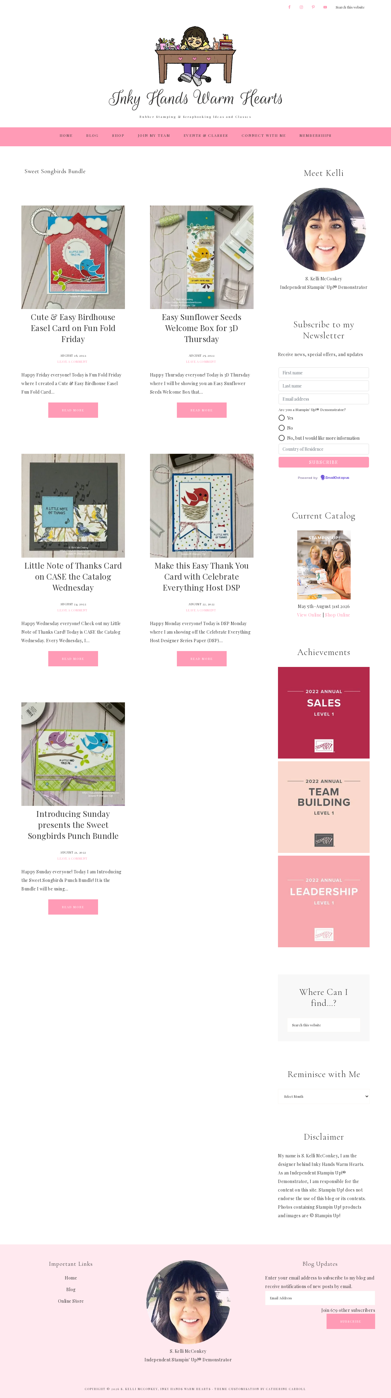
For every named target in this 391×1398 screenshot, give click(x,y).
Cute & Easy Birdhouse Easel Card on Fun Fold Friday (73, 327)
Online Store (71, 1301)
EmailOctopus (337, 477)
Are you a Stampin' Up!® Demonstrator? (312, 409)
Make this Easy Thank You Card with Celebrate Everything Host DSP (202, 576)
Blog (71, 1289)
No (290, 428)
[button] (282, 418)
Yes (290, 418)
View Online (309, 615)
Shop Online (337, 615)
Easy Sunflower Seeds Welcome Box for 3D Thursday (202, 327)
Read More (73, 410)
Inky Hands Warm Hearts (195, 68)
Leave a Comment (72, 361)
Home (71, 1278)
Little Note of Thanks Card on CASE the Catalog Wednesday (73, 576)
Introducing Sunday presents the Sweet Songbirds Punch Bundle (73, 824)
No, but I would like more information (323, 438)
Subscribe (350, 1321)
